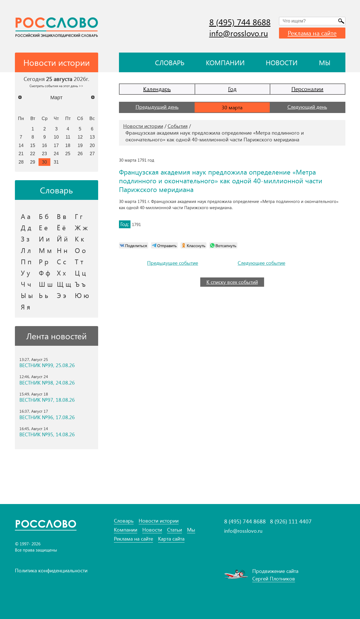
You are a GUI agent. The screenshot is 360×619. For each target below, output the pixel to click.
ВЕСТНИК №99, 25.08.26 (47, 365)
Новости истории (143, 126)
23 (44, 153)
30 (44, 161)
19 (80, 145)
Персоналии (307, 88)
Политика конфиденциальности (51, 570)
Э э (61, 295)
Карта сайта (171, 539)
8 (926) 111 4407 (291, 521)
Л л (26, 250)
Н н (62, 250)
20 (92, 145)
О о (80, 250)
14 (21, 145)
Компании (225, 62)
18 (67, 145)
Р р (43, 261)
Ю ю (82, 295)
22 (32, 153)
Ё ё (61, 227)
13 (92, 136)
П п (26, 261)
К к (79, 238)
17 (56, 145)
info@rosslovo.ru (238, 33)
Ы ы (27, 295)
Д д (26, 227)
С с (61, 261)
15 (32, 145)
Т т (79, 261)
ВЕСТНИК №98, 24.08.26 (47, 382)
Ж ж (81, 227)
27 (92, 153)
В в (61, 216)
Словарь (169, 62)
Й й (62, 238)
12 (80, 136)
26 (80, 153)
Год (232, 88)
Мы (324, 62)
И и (44, 238)
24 (56, 153)
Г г (78, 216)
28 (21, 161)
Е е (43, 227)
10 (56, 136)
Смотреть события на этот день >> (56, 85)
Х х (61, 272)
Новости (282, 62)
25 (67, 153)
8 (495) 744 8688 (240, 22)
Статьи (174, 530)
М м (45, 250)
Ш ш (46, 283)
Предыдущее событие (172, 263)
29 (32, 161)
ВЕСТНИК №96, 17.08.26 (47, 417)
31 (56, 161)
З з (25, 238)
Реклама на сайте (312, 33)
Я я (25, 306)
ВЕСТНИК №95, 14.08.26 (47, 434)
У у (25, 272)
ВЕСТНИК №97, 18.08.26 (47, 400)
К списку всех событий (232, 282)
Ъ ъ (80, 283)
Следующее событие (261, 263)
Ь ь (43, 295)
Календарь (157, 88)
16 (44, 145)
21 (21, 153)
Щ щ (64, 283)
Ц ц (80, 272)
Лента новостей (56, 336)
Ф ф (44, 272)
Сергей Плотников (273, 578)
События (178, 126)
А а (25, 216)
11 (68, 136)
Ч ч (26, 283)
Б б (44, 216)
